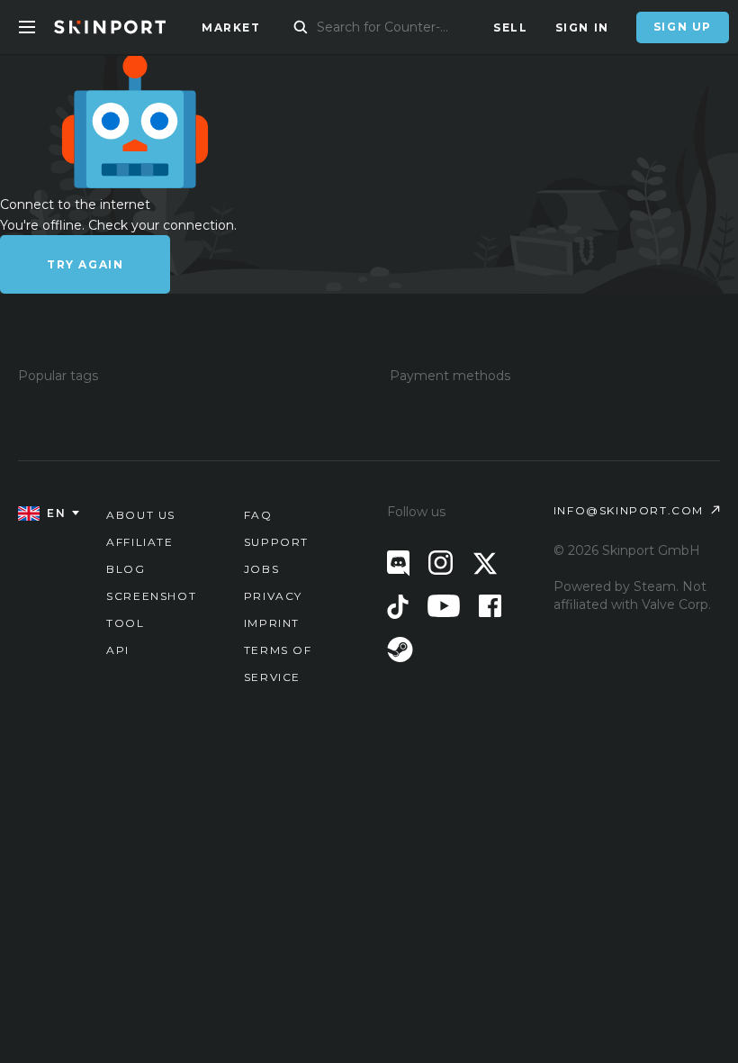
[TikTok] (398, 607)
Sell (510, 27)
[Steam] (400, 649)
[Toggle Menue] (27, 27)
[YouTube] (444, 606)
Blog (125, 569)
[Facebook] (490, 606)
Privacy (273, 596)
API (118, 650)
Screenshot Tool (151, 609)
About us (141, 515)
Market (231, 27)
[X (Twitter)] (485, 563)
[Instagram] (440, 562)
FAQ (258, 515)
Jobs (261, 569)
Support (276, 542)
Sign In (582, 27)
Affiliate (139, 542)
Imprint (272, 623)
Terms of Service (278, 663)
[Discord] (398, 563)
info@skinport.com (629, 510)
